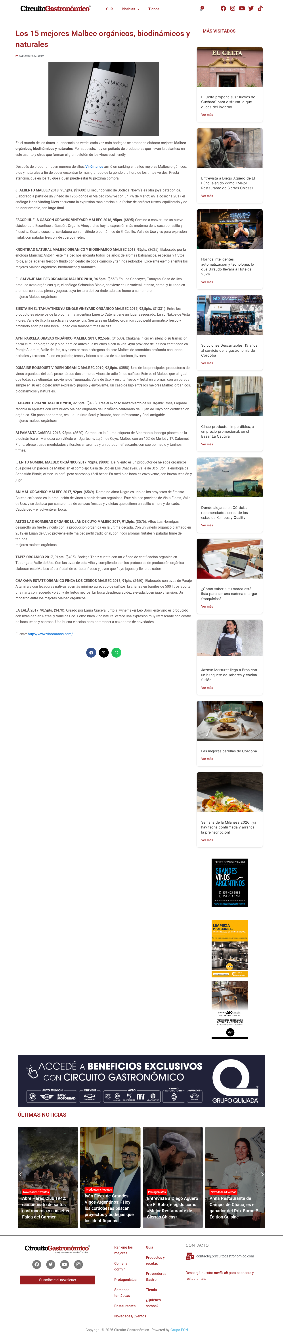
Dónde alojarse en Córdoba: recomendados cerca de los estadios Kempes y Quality (224, 512)
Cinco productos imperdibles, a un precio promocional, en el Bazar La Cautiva (227, 431)
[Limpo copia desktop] (230, 948)
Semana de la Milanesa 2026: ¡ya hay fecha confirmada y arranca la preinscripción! (228, 827)
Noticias (128, 9)
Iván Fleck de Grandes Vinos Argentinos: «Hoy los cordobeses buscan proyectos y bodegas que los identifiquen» (109, 1208)
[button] (91, 653)
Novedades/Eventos (36, 1192)
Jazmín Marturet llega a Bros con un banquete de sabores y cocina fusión (229, 675)
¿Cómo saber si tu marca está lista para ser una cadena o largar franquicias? (229, 594)
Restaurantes (125, 1306)
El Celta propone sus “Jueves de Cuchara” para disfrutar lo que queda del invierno (228, 102)
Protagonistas (157, 1192)
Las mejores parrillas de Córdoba (229, 751)
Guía (109, 9)
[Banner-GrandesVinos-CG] (230, 882)
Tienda (153, 9)
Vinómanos (94, 166)
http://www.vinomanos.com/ (50, 634)
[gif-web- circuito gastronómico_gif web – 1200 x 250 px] (141, 1081)
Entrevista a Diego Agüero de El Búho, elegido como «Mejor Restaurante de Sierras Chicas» (228, 183)
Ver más (207, 114)
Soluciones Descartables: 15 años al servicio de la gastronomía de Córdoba (229, 350)
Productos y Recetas (99, 1189)
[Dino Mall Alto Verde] (230, 1009)
